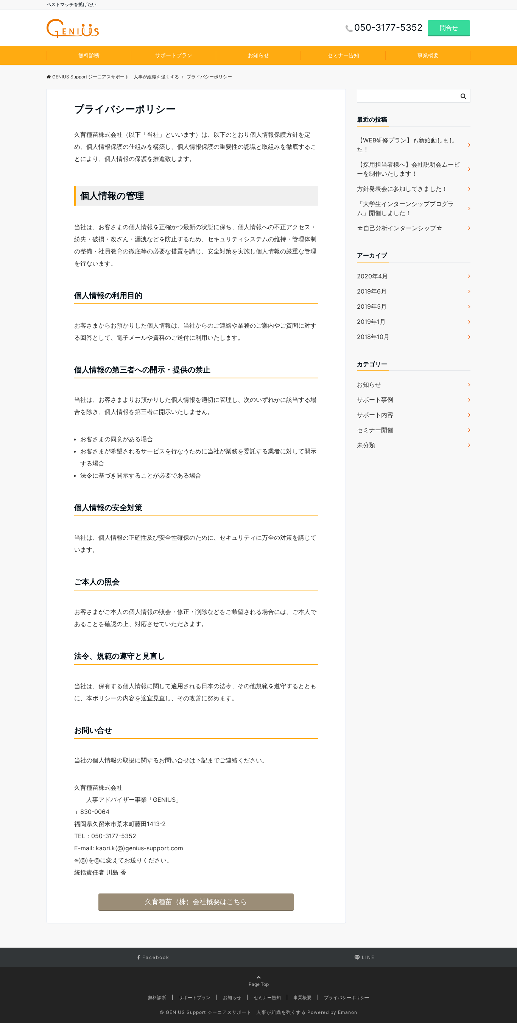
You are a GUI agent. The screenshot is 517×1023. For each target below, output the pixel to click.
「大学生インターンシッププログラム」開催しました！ (405, 208)
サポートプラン (173, 55)
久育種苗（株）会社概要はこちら (196, 902)
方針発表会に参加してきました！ (402, 188)
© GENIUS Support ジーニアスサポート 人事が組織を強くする (233, 1012)
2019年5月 (372, 306)
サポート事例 (375, 399)
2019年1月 (371, 321)
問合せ (449, 27)
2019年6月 (372, 291)
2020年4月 (372, 276)
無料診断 (89, 55)
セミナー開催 (375, 430)
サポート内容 (375, 415)
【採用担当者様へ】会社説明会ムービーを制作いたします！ (408, 169)
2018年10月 (373, 336)
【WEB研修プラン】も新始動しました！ (406, 144)
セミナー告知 (343, 55)
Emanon (347, 1012)
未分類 (366, 445)
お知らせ (258, 55)
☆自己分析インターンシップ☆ (399, 228)
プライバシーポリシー (346, 997)
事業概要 (428, 55)
